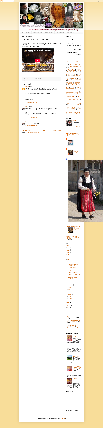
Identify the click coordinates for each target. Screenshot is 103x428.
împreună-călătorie (77, 82)
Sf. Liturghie (74, 107)
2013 (68, 256)
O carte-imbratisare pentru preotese (76, 151)
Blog (22, 32)
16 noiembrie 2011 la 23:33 (31, 125)
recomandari (70, 102)
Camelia (27, 86)
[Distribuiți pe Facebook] (40, 78)
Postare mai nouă (26, 130)
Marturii (67, 86)
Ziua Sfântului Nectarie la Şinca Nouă (73, 278)
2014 (68, 254)
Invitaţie (74, 336)
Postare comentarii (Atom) (33, 132)
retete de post (77, 103)
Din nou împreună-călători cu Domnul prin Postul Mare (77, 367)
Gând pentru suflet (60, 32)
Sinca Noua (28, 80)
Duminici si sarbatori (71, 74)
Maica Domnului (78, 83)
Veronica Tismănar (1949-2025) (73, 222)
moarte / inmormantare (75, 86)
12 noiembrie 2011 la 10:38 (31, 95)
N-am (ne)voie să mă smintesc (74, 269)
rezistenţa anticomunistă (74, 104)
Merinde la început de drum (73, 272)
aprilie (69, 294)
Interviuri (77, 80)
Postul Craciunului (71, 95)
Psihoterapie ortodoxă (38, 32)
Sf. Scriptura (73, 108)
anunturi (70, 64)
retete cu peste (69, 103)
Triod (77, 113)
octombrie (70, 284)
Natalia (27, 106)
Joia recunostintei (70, 83)
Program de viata (69, 100)
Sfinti (75, 109)
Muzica (67, 87)
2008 (68, 305)
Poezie (72, 93)
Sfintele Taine (69, 109)
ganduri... (73, 78)
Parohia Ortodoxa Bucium (72, 158)
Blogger (63, 418)
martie (69, 296)
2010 (68, 302)
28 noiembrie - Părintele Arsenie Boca (73, 265)
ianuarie (70, 299)
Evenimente (69, 75)
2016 (68, 250)
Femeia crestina (69, 76)
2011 (68, 259)
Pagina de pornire (41, 130)
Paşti (78, 91)
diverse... (68, 73)
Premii (70, 99)
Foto (67, 78)
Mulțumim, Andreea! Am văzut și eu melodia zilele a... (73, 321)
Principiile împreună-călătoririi (75, 379)
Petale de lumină (49, 32)
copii (69, 70)
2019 (68, 249)
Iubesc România (71, 32)
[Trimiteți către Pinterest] (41, 78)
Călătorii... (79, 69)
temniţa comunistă (71, 113)
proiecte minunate (77, 100)
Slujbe (77, 111)
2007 (68, 307)
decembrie (70, 261)
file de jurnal (76, 76)
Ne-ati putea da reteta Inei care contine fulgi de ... (73, 328)
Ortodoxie (78, 88)
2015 (68, 252)
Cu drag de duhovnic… (73, 281)
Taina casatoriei (77, 112)
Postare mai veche (57, 130)
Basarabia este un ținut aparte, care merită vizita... (73, 313)
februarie (70, 298)
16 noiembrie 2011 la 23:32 (31, 117)
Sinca (80, 109)
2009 (68, 303)
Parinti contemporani (70, 91)
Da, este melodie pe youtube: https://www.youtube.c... (73, 325)
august (69, 287)
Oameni (73, 87)
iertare (73, 80)
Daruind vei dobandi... (72, 148)
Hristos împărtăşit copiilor (73, 133)
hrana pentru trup (76, 79)
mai (69, 292)
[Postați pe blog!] (37, 78)
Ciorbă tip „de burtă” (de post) (74, 270)
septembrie (70, 285)
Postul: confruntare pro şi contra (77, 228)
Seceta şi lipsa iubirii (72, 267)
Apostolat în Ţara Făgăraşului (73, 226)
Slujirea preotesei (69, 112)
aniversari (75, 62)
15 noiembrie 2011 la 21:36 (31, 102)
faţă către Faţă (77, 75)
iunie (69, 291)
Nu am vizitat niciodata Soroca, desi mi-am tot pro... (73, 317)
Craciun (73, 70)
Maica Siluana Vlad (73, 84)
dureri (80, 74)
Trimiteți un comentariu (28, 127)
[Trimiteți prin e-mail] (36, 78)
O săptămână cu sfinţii (72, 280)
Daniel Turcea (72, 71)
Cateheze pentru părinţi (72, 236)
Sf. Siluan (79, 108)
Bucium (76, 67)
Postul (77, 93)
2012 (68, 257)
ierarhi (69, 80)
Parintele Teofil (76, 89)
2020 (68, 247)
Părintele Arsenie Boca (70, 92)
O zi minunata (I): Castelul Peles (76, 356)
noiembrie (70, 263)
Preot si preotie (76, 99)
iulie (69, 289)
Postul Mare (70, 96)
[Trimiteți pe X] (38, 78)
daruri (78, 71)
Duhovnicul (75, 73)
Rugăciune (27, 32)
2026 (68, 245)
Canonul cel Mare (70, 69)
